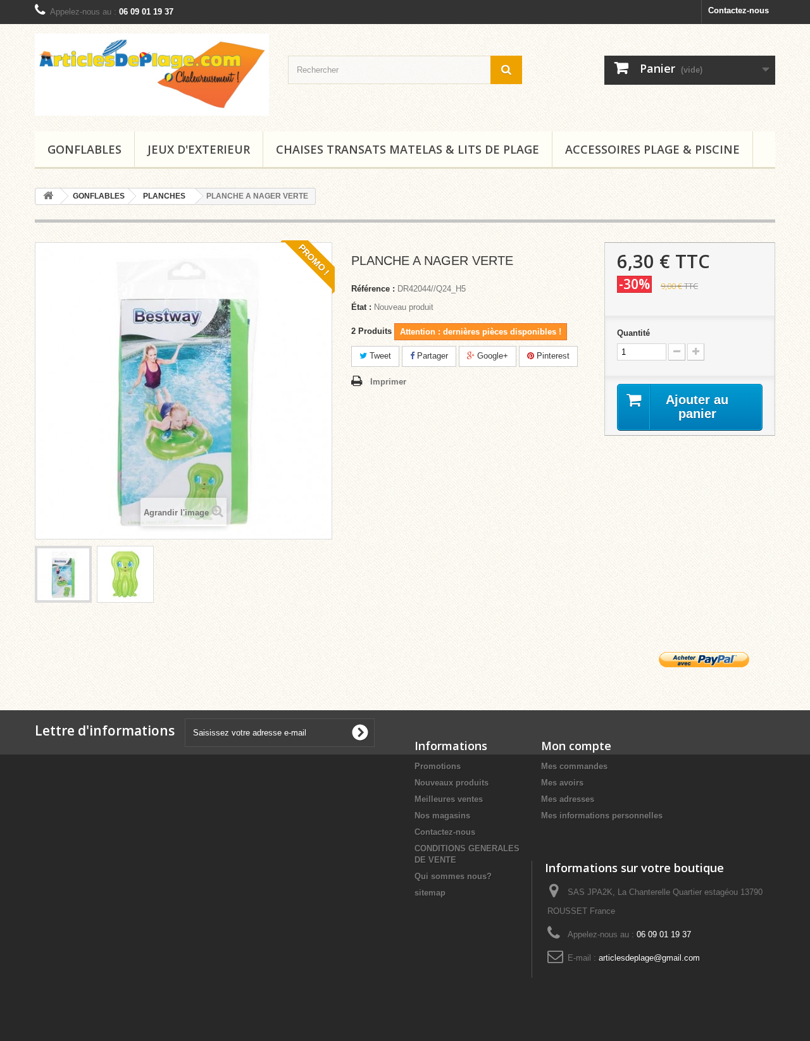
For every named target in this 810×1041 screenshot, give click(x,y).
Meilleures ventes (448, 799)
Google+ (491, 355)
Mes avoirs (562, 782)
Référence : (373, 288)
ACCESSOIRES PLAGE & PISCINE (652, 149)
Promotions (437, 766)
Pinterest (552, 355)
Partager (431, 355)
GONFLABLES (84, 149)
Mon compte (576, 745)
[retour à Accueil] (48, 196)
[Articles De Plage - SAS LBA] (152, 75)
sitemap (430, 892)
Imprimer (388, 381)
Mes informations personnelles (602, 815)
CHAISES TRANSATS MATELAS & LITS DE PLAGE (407, 149)
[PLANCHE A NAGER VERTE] (63, 574)
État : (361, 307)
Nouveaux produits (451, 782)
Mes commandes (574, 766)
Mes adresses (567, 799)
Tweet (379, 355)
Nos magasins (442, 815)
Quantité (633, 333)
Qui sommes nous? (453, 876)
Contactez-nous (738, 10)
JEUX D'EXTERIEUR (198, 149)
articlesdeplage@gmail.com (649, 958)
